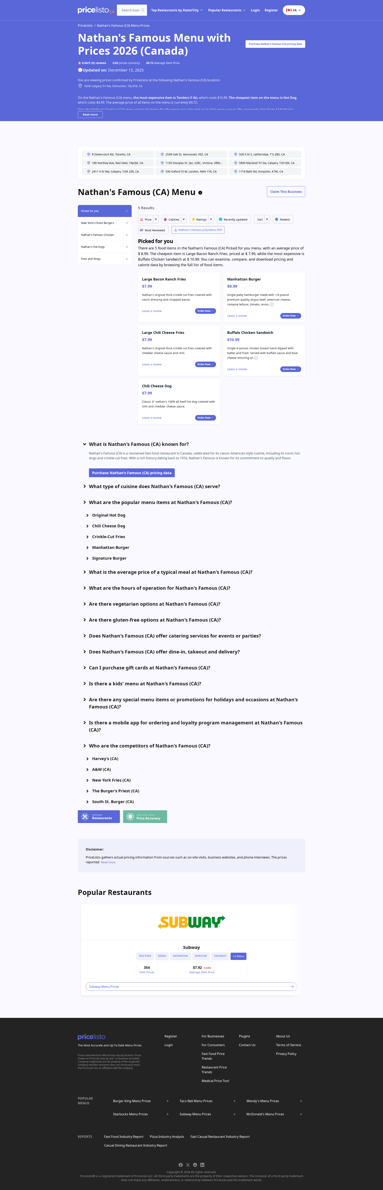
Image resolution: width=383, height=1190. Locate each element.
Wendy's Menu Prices (263, 1101)
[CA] (93, 10)
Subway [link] (191, 947)
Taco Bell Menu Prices (196, 1101)
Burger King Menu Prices (132, 1101)
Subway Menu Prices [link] (104, 986)
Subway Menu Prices (195, 1114)
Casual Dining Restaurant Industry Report (135, 1145)
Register (271, 10)
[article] (191, 950)
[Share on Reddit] (195, 1165)
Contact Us (247, 1045)
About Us (283, 1036)
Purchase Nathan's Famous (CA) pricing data (275, 44)
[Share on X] (188, 1165)
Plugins (244, 1036)
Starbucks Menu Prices (130, 1114)
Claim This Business (286, 191)
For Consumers (213, 1045)
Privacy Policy (286, 1054)
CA (295, 10)
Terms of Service (288, 1045)
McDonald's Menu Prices (265, 1114)
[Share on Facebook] (181, 1165)
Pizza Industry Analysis (167, 1136)
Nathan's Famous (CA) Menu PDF (200, 230)
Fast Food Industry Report (123, 1136)
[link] (191, 922)
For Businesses (213, 1036)
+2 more (238, 956)
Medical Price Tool (215, 1081)
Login (255, 10)
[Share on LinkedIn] (202, 1165)
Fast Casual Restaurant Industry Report (220, 1136)
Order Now (203, 311)
